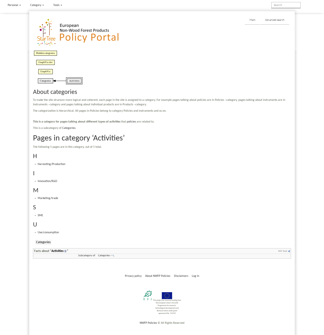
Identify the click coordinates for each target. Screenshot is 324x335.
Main (252, 19)
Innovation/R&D (47, 181)
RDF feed (282, 251)
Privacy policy (133, 276)
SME (40, 215)
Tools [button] (56, 5)
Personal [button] (13, 5)
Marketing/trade (48, 198)
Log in (195, 276)
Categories (68, 128)
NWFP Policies (148, 323)
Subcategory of (86, 255)
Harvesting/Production (51, 164)
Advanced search (274, 19)
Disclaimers (181, 276)
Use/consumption (48, 232)
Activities (57, 251)
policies (131, 121)
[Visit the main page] (83, 32)
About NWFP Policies (157, 276)
